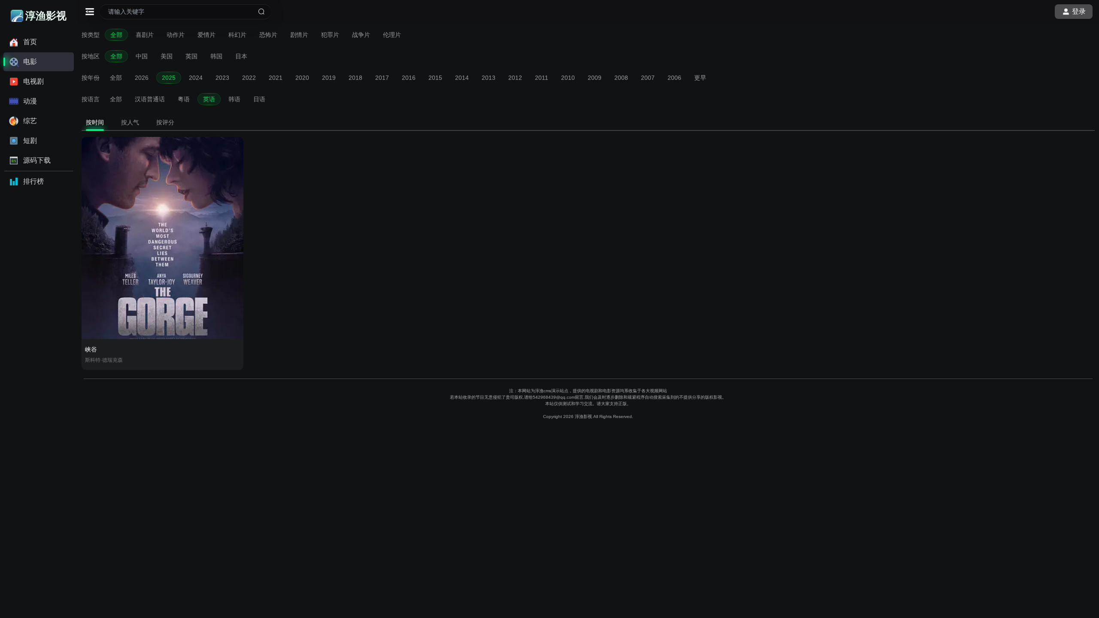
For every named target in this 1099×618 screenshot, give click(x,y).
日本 (241, 56)
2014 (462, 77)
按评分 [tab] (165, 122)
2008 (621, 77)
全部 (116, 34)
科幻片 (237, 34)
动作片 (176, 34)
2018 (355, 77)
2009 (594, 77)
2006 (674, 77)
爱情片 (206, 34)
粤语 (184, 99)
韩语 (234, 99)
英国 (191, 56)
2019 (329, 77)
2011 (541, 77)
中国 (142, 56)
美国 (167, 56)
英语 (209, 99)
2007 (648, 77)
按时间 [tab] (95, 122)
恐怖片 (268, 34)
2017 (382, 77)
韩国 (216, 56)
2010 (568, 77)
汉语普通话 (150, 99)
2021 (275, 77)
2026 (142, 77)
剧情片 (299, 34)
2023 (222, 77)
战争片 (361, 34)
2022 (249, 77)
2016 (409, 77)
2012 (515, 77)
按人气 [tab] (130, 122)
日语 (259, 99)
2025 (169, 77)
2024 (196, 77)
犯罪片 (330, 34)
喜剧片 (145, 34)
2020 (302, 77)
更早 (700, 77)
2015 (435, 77)
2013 (488, 77)
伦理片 (392, 34)
